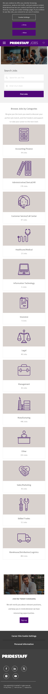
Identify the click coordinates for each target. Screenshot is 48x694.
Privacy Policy (7, 687)
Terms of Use (18, 687)
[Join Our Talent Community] (24, 599)
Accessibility (27, 687)
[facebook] (6, 668)
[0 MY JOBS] (41, 43)
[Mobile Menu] (4, 42)
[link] (24, 43)
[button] (24, 17)
